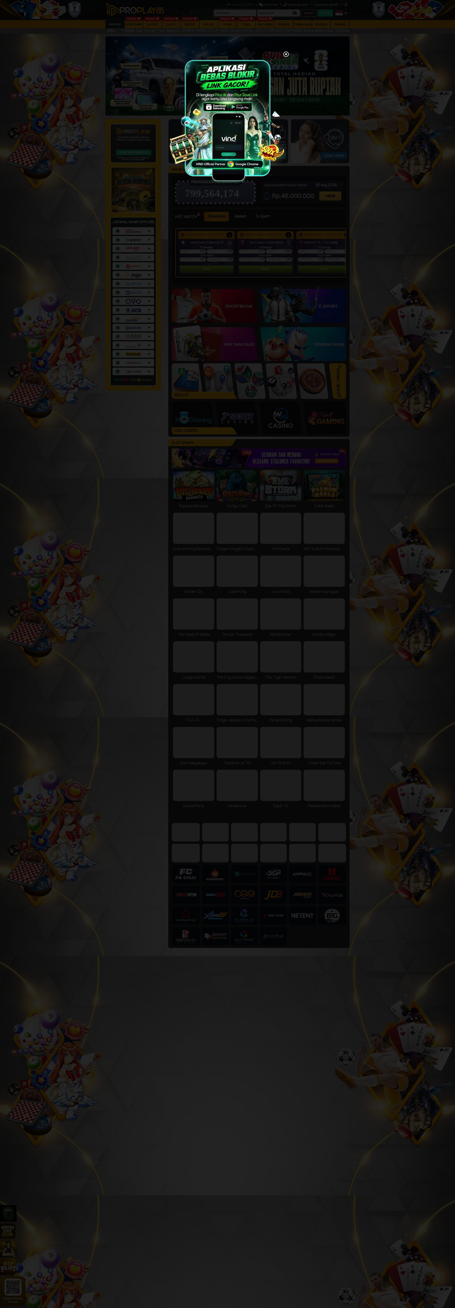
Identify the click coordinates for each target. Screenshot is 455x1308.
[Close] (286, 54)
